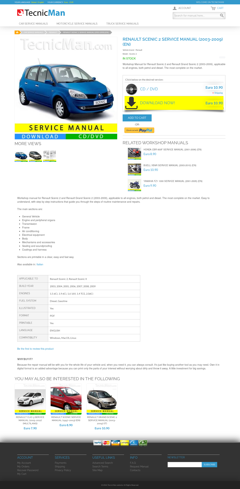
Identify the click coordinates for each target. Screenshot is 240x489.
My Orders (23, 466)
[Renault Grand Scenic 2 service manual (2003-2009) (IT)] (102, 399)
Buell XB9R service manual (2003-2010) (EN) (170, 165)
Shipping (218, 92)
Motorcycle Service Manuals (77, 23)
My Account (24, 462)
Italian (40, 264)
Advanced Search (102, 462)
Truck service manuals (122, 23)
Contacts (135, 470)
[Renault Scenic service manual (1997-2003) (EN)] (66, 399)
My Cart (21, 474)
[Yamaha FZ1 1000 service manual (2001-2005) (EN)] (134, 184)
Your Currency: (55, 2)
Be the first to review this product (35, 348)
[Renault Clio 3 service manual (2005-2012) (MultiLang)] (30, 399)
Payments (60, 462)
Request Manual (139, 466)
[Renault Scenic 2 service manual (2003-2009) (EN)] (21, 155)
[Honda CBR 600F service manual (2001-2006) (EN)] (134, 153)
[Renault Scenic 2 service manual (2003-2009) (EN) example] (49, 155)
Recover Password (27, 470)
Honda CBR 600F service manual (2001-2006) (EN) (173, 149)
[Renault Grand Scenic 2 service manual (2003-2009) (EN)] (35, 155)
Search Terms (100, 466)
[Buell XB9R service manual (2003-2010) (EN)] (134, 168)
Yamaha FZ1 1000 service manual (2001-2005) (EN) (173, 181)
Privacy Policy (63, 470)
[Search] (221, 15)
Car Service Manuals (33, 23)
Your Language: (22, 2)
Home (17, 32)
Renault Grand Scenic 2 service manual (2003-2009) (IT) (102, 420)
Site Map (97, 470)
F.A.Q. (133, 462)
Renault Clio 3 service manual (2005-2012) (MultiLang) (30, 420)
